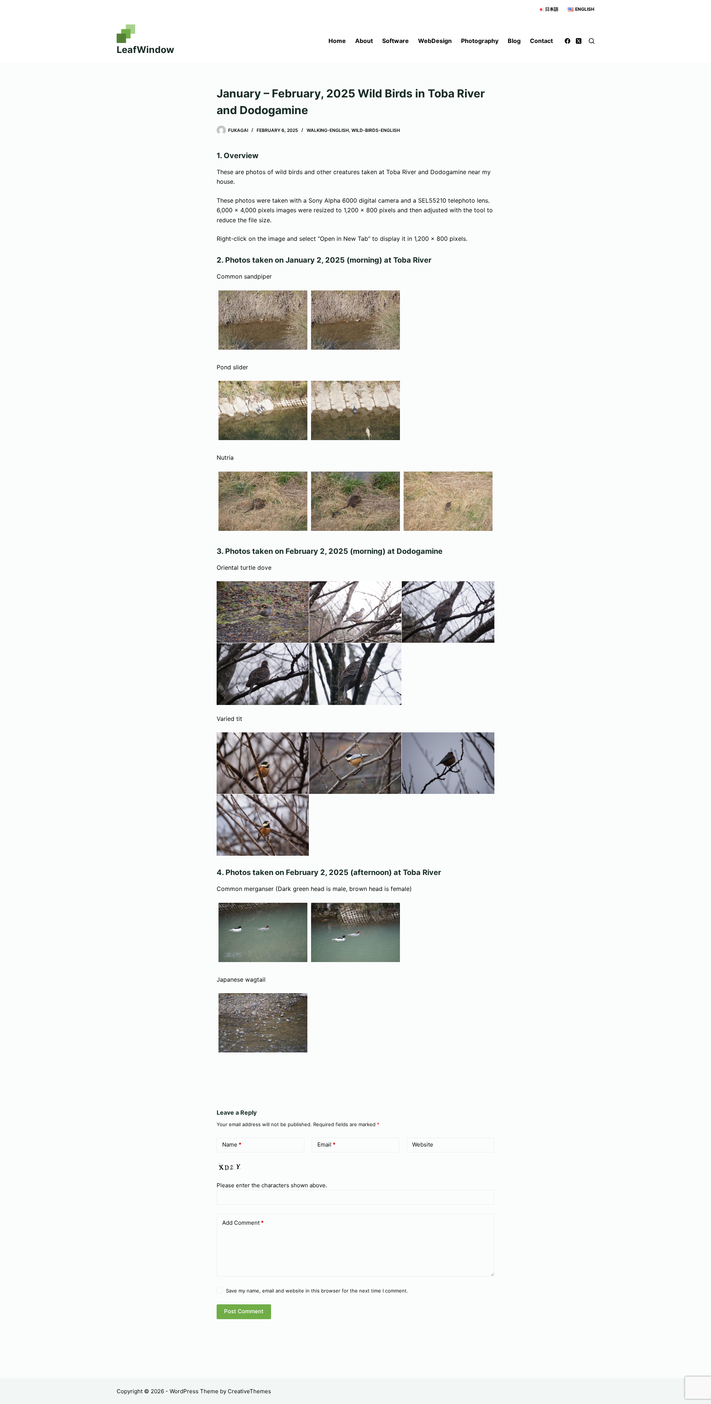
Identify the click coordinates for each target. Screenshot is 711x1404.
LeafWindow (145, 49)
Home (337, 40)
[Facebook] (567, 41)
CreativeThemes (249, 1391)
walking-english (328, 130)
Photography (479, 40)
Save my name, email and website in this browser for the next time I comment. (317, 1291)
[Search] (591, 41)
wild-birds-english (375, 130)
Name (231, 1144)
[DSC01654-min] (262, 1022)
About (364, 40)
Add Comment (243, 1222)
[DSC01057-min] (262, 410)
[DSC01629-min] (262, 932)
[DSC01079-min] (262, 501)
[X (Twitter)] (578, 41)
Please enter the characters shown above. (272, 1185)
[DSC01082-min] (448, 501)
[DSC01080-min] (355, 501)
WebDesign (435, 40)
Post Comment (244, 1311)
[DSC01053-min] (262, 320)
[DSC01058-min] (355, 410)
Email (326, 1144)
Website (422, 1144)
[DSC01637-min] (355, 932)
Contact (541, 40)
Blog (514, 40)
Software (395, 40)
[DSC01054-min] (355, 320)
